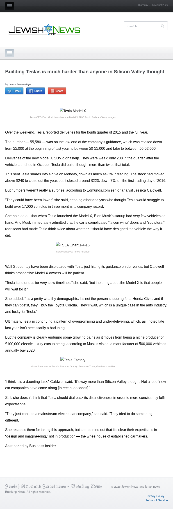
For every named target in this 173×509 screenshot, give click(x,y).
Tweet (17, 91)
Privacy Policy (155, 496)
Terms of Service (157, 500)
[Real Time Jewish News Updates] (44, 29)
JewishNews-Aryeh (20, 84)
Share (38, 91)
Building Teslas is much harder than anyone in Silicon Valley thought (84, 71)
